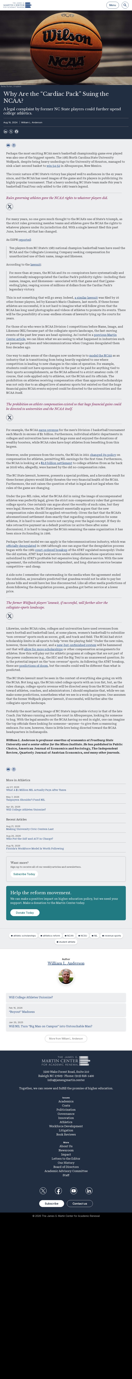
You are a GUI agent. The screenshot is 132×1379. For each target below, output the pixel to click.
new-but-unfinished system (76, 645)
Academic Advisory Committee (66, 1171)
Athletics (24, 780)
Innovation (66, 1118)
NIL (95, 935)
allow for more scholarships (43, 649)
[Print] (14, 145)
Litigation (66, 1130)
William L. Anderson (31, 122)
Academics (66, 1101)
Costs (66, 1105)
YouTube (74, 1191)
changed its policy (103, 455)
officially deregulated (21, 545)
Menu (112, 5)
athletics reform (51, 935)
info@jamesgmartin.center (66, 1080)
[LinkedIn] (5, 131)
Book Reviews (66, 1134)
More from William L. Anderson (66, 1038)
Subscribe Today (24, 874)
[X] (11, 131)
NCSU (84, 935)
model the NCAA (100, 355)
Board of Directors (66, 1167)
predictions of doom (33, 665)
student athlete (67, 941)
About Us (66, 1146)
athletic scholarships (24, 935)
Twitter (43, 1191)
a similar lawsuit (86, 297)
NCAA (70, 935)
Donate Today (25, 912)
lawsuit (35, 264)
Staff (66, 1175)
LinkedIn (89, 1191)
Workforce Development (66, 1126)
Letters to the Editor (66, 1158)
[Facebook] (16, 131)
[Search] (125, 5)
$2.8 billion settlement (56, 463)
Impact (66, 1154)
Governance (66, 1114)
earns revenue (48, 430)
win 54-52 (53, 166)
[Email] (8, 145)
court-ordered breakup (51, 550)
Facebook (58, 1191)
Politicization (66, 1109)
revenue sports (113, 935)
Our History (66, 1162)
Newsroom (66, 1150)
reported (25, 239)
